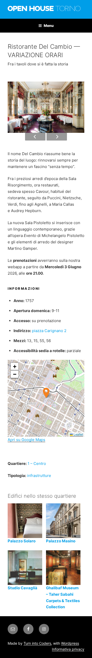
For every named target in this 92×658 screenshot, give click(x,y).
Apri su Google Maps (26, 439)
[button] (46, 393)
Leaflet (78, 434)
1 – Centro (37, 463)
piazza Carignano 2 (49, 330)
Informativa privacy (68, 649)
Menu (49, 25)
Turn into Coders (37, 643)
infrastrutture (39, 475)
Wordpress (70, 643)
